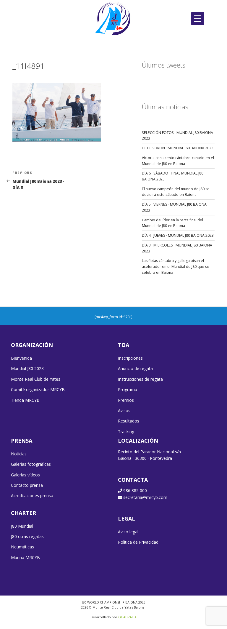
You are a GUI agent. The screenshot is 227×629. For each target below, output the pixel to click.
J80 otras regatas (27, 536)
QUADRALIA (127, 617)
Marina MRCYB (25, 557)
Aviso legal (128, 531)
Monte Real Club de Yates (35, 379)
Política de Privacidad (138, 542)
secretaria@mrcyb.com (145, 497)
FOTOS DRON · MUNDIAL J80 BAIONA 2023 (177, 148)
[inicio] (113, 18)
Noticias (19, 454)
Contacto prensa (27, 485)
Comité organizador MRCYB (38, 389)
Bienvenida (21, 358)
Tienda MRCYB (25, 400)
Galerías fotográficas (31, 464)
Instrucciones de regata (140, 379)
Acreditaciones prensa (32, 495)
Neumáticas (22, 547)
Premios (126, 400)
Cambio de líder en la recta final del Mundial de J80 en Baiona (172, 222)
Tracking (126, 431)
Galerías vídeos (25, 475)
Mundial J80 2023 (27, 368)
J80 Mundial (22, 526)
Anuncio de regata (135, 368)
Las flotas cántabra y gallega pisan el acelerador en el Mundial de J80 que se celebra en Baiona (175, 266)
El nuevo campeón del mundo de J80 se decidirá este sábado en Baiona (176, 191)
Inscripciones (130, 358)
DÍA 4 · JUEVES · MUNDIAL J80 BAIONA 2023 (178, 235)
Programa (127, 389)
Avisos (124, 410)
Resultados (128, 421)
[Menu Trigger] (197, 18)
